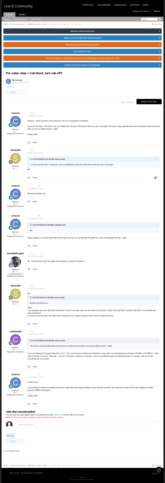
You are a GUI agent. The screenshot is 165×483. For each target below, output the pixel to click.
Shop (145, 5)
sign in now (58, 415)
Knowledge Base (20, 19)
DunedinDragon (15, 253)
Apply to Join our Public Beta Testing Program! (82, 38)
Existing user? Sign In (141, 11)
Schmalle (16, 150)
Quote (35, 142)
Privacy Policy (26, 473)
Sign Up (157, 11)
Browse (9, 14)
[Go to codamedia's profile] (15, 339)
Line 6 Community (18, 6)
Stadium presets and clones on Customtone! (82, 65)
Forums (7, 19)
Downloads (120, 5)
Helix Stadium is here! (82, 51)
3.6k (16, 272)
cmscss (18, 80)
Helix (27, 83)
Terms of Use (14, 473)
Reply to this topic (149, 102)
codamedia (15, 331)
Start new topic (128, 102)
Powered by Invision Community (82, 479)
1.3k (16, 168)
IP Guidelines (38, 473)
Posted (35, 116)
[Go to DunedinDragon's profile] (15, 261)
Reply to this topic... (27, 424)
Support (135, 5)
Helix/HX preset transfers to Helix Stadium (82, 45)
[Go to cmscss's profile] (8, 81)
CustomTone (104, 5)
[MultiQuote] (29, 142)
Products (88, 5)
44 (16, 131)
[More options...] (31, 113)
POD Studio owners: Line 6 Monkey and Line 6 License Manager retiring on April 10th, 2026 (82, 58)
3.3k (16, 350)
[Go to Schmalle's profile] (15, 158)
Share (11, 87)
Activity (22, 14)
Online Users (36, 19)
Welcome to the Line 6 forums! (82, 31)
